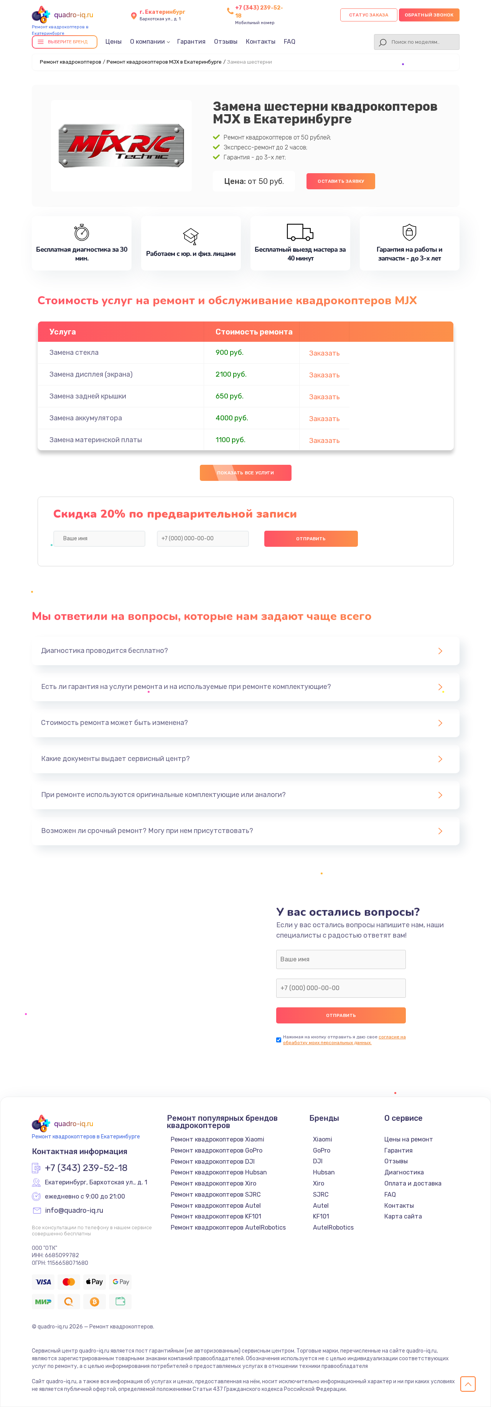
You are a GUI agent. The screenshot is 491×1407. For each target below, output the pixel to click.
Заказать (324, 353)
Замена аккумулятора (85, 418)
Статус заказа (369, 15)
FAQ (289, 41)
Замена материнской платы (95, 440)
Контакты (260, 41)
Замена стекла (74, 352)
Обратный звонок (429, 15)
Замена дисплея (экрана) (91, 374)
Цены (113, 41)
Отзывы (225, 41)
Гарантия (191, 41)
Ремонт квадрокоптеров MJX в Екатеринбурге (164, 62)
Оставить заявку (341, 181)
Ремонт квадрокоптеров (70, 62)
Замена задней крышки (87, 396)
